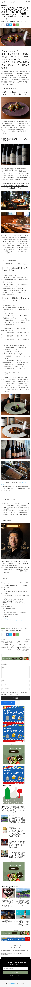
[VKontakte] (17, 948)
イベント (10, 839)
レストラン (26, 628)
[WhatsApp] (17, 24)
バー (10, 628)
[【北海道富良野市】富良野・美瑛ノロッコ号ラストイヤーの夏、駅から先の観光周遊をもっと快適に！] (4, 818)
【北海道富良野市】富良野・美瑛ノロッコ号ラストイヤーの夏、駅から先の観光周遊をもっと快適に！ (17, 820)
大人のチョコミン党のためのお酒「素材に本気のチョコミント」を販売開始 (22, 923)
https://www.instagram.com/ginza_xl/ (16, 620)
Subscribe (15, 972)
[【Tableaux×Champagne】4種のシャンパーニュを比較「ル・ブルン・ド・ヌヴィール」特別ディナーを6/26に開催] (4, 842)
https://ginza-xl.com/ (9, 618)
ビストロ (13, 628)
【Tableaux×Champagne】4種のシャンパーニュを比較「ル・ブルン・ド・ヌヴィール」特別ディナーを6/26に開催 (17, 844)
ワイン (3, 630)
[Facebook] (7, 24)
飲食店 (20, 630)
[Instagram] (14, 948)
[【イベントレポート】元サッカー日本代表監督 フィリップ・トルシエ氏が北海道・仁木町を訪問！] (4, 853)
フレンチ (17, 628)
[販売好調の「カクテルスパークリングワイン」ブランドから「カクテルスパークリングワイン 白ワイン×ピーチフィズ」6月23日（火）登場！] (4, 829)
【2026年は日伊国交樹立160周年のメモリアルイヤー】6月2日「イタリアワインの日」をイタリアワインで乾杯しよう (13, 809)
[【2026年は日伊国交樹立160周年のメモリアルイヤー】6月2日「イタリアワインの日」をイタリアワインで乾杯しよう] (13, 795)
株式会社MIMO (12, 630)
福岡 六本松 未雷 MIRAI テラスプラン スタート (8, 922)
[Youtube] (19, 948)
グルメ (6, 628)
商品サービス (4, 5)
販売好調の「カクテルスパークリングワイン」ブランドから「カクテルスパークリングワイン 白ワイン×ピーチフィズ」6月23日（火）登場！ (17, 832)
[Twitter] (10, 24)
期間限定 (7, 630)
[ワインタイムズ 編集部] (2, 21)
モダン (22, 628)
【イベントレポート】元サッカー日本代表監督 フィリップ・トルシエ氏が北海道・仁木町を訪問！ (17, 855)
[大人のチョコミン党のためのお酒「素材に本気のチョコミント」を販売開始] (23, 914)
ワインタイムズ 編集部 (9, 21)
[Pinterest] (14, 24)
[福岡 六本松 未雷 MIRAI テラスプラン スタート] (8, 914)
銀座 (17, 630)
